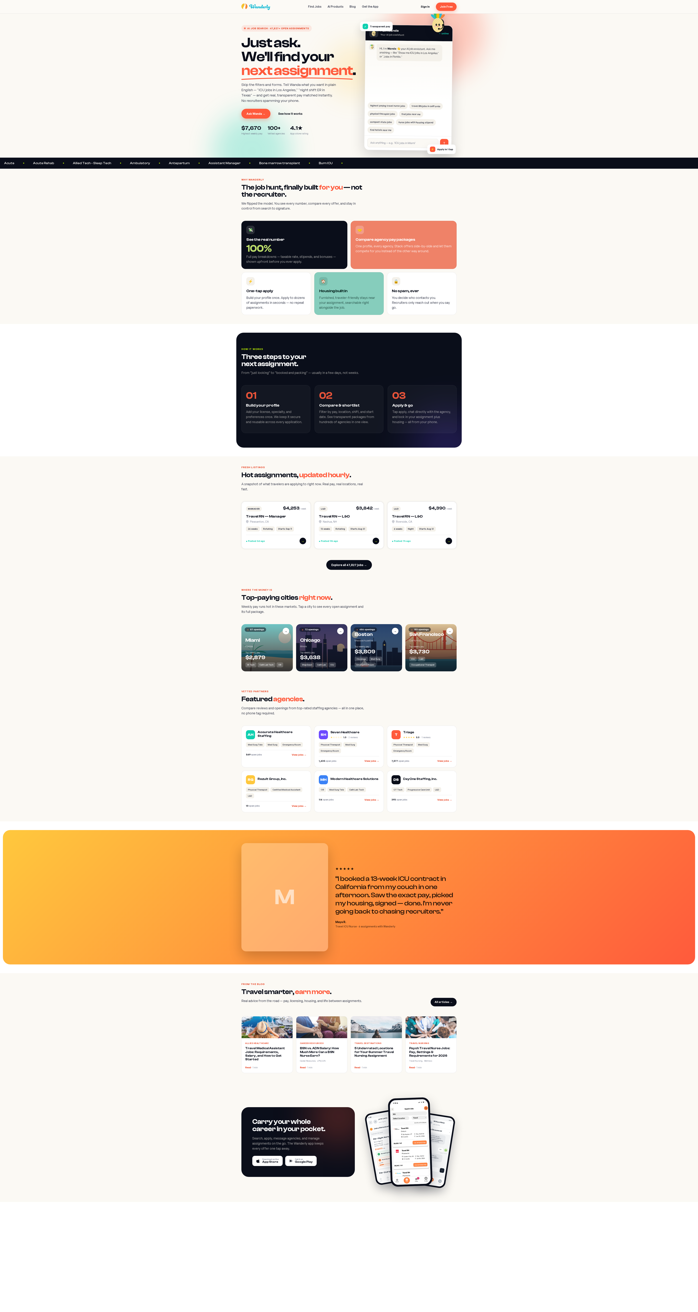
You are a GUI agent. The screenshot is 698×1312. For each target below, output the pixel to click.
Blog (353, 6)
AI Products (335, 6)
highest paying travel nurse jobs (387, 105)
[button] (276, 525)
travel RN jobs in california (426, 106)
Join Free (446, 6)
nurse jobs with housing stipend (415, 122)
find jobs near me (411, 113)
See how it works (290, 113)
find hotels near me (380, 129)
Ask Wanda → (255, 113)
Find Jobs (314, 6)
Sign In (425, 6)
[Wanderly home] (255, 6)
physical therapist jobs (382, 113)
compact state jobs (381, 121)
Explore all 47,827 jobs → (349, 565)
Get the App (370, 6)
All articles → (444, 1002)
